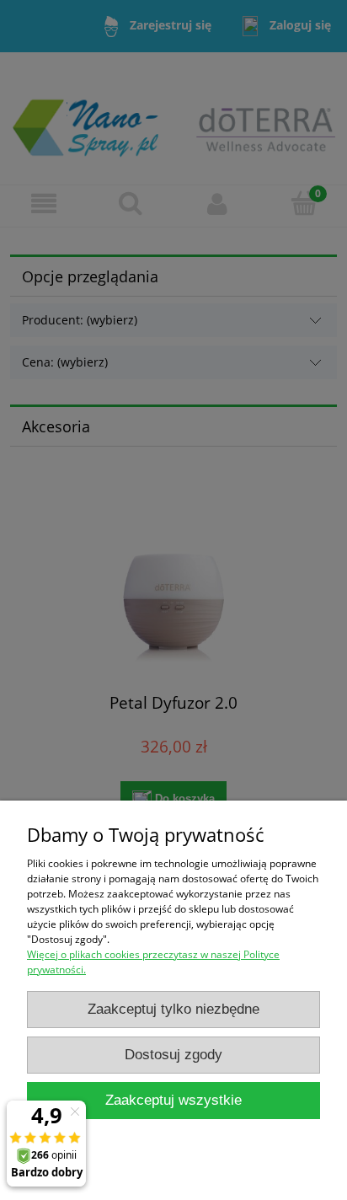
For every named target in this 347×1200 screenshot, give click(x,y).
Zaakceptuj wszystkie (173, 1100)
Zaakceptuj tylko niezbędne (173, 1009)
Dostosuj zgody (173, 1055)
